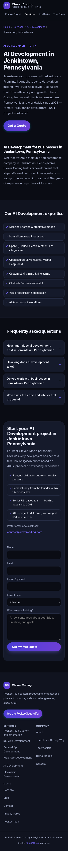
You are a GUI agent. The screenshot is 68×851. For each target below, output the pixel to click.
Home (6, 27)
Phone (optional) (16, 579)
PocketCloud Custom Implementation (16, 732)
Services (30, 14)
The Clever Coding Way (50, 740)
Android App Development (11, 749)
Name (10, 547)
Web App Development (17, 757)
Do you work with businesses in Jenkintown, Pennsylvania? (28, 381)
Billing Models (44, 755)
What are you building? (20, 610)
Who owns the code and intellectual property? (31, 397)
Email (10, 563)
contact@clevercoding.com (24, 531)
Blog (6, 797)
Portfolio (44, 14)
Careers (41, 763)
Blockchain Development (11, 774)
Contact (8, 805)
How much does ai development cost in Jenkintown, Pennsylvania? (30, 348)
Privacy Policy (11, 813)
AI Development (36, 27)
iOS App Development (16, 741)
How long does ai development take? (28, 364)
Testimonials (43, 747)
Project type (14, 595)
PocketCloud (13, 14)
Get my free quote (24, 647)
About (39, 732)
